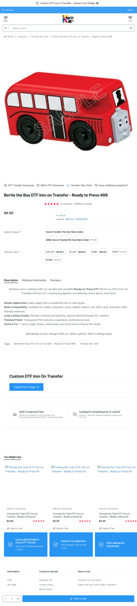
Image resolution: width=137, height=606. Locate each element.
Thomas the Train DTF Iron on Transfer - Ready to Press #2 (68, 515)
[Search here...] (130, 28)
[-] (6, 599)
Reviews (55, 280)
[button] (78, 598)
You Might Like (12, 457)
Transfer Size (11, 252)
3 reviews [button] (66, 203)
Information (13, 571)
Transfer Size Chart (81, 185)
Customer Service (48, 571)
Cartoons (22, 36)
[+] (18, 599)
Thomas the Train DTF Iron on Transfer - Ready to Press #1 (22, 515)
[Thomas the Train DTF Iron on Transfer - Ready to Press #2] (71, 485)
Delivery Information (34, 280)
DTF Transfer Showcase (21, 185)
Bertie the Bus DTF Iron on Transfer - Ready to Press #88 (44, 343)
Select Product (11, 232)
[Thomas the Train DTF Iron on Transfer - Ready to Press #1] (25, 485)
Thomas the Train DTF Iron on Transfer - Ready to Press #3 (114, 515)
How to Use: (84, 571)
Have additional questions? (113, 185)
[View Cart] (130, 18)
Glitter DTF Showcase (52, 185)
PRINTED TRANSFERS (76, 219)
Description (11, 280)
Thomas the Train (40, 36)
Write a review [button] (83, 203)
